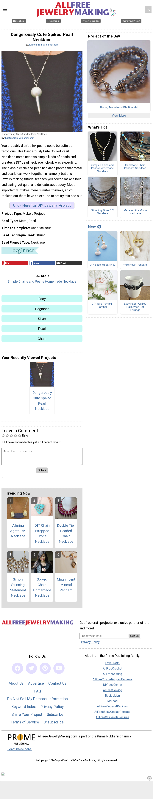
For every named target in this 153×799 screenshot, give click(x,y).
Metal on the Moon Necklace (135, 212)
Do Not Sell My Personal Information (37, 699)
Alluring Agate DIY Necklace (18, 530)
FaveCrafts (112, 663)
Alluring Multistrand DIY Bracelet (118, 107)
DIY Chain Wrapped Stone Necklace (42, 533)
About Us (16, 683)
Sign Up (134, 635)
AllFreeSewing (112, 690)
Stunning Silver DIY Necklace (102, 212)
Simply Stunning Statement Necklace (18, 587)
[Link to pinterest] (45, 668)
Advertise (36, 683)
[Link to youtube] (59, 668)
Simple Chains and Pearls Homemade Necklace (42, 281)
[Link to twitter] (31, 668)
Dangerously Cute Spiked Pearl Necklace (42, 400)
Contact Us (57, 683)
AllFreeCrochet (112, 668)
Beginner (42, 309)
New (92, 227)
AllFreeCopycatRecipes (112, 706)
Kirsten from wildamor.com (43, 44)
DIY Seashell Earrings (102, 264)
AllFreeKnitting (112, 674)
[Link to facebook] (17, 668)
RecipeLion (112, 695)
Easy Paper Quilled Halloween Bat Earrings (135, 307)
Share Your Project (27, 714)
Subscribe (55, 714)
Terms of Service (25, 722)
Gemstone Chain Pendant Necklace (135, 167)
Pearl (42, 328)
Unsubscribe (53, 722)
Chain (42, 339)
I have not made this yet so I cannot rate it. (33, 442)
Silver (42, 319)
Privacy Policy (52, 706)
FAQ (37, 691)
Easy (42, 299)
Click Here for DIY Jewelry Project (42, 205)
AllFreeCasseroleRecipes (112, 717)
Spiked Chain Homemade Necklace (42, 587)
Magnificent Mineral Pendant (66, 584)
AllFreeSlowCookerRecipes (112, 712)
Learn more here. (19, 749)
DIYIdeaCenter (112, 685)
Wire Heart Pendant (135, 264)
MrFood (112, 701)
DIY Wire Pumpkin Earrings (102, 305)
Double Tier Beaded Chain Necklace (66, 533)
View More (119, 115)
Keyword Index (23, 706)
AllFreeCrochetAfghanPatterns (112, 679)
